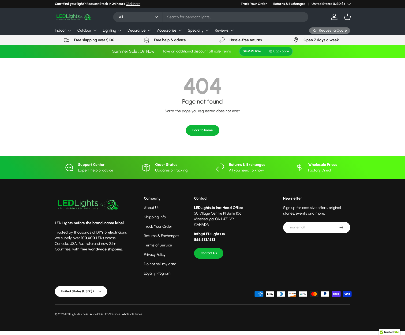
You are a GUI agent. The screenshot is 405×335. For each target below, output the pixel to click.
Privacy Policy (154, 254)
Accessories (166, 30)
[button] (347, 17)
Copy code (281, 51)
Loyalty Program (157, 273)
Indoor (60, 30)
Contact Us (209, 253)
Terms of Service (158, 245)
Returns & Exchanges (289, 4)
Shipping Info (155, 217)
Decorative (137, 30)
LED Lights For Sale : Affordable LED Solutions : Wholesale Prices (103, 314)
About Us (151, 207)
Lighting (109, 30)
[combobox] (210, 17)
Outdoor (84, 30)
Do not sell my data (160, 264)
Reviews (222, 30)
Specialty (195, 30)
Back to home (202, 130)
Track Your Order (254, 4)
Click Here (133, 4)
